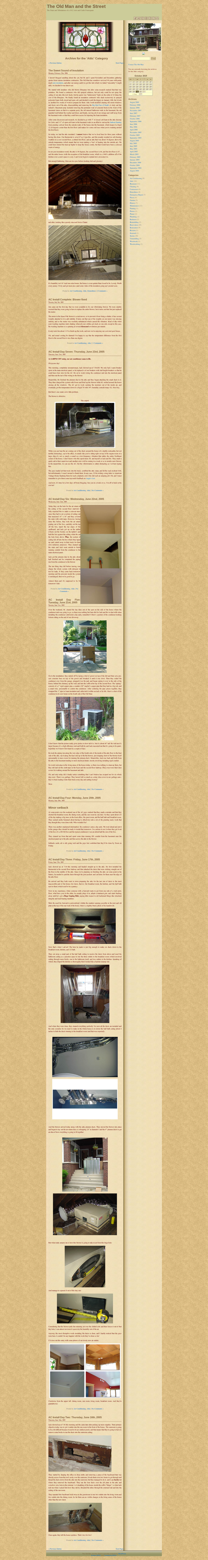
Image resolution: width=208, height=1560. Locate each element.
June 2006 (133, 124)
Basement (133, 184)
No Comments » (98, 490)
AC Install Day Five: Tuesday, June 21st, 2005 (64, 601)
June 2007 (133, 113)
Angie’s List (90, 478)
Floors (132, 197)
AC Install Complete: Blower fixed (67, 299)
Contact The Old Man (136, 64)
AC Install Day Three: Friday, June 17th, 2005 (74, 859)
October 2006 (135, 118)
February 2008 (135, 105)
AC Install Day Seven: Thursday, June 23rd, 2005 (76, 351)
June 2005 (133, 146)
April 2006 (134, 129)
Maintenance (134, 206)
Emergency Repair (136, 195)
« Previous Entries (55, 63)
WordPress (122, 1554)
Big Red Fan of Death (100, 105)
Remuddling (134, 222)
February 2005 (135, 157)
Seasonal (133, 233)
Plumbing (133, 216)
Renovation (134, 225)
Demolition (91, 291)
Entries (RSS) (96, 1555)
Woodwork (134, 241)
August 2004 (134, 171)
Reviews (133, 230)
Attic (84, 291)
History (132, 203)
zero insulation (58, 83)
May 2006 (133, 127)
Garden (132, 200)
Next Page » (120, 63)
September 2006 (135, 121)
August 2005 (134, 140)
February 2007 (135, 116)
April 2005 (134, 151)
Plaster (132, 214)
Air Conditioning (76, 291)
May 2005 (133, 149)
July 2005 (133, 143)
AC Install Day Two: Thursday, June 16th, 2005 (75, 1417)
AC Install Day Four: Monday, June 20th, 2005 (74, 798)
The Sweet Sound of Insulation (66, 70)
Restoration (134, 227)
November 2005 (135, 132)
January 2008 (134, 108)
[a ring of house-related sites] (143, 54)
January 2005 (134, 160)
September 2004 (135, 168)
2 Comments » (102, 291)
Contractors (134, 189)
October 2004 (135, 165)
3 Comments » (97, 343)
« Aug (134, 94)
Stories (132, 236)
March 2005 (134, 154)
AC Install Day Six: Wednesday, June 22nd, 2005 (76, 499)
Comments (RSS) (110, 1555)
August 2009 (134, 102)
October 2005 (135, 135)
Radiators (133, 219)
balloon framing (116, 122)
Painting (133, 208)
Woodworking (135, 244)
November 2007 (135, 110)
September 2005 (135, 138)
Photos (132, 211)
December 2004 (135, 162)
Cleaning (133, 186)
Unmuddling (134, 238)
